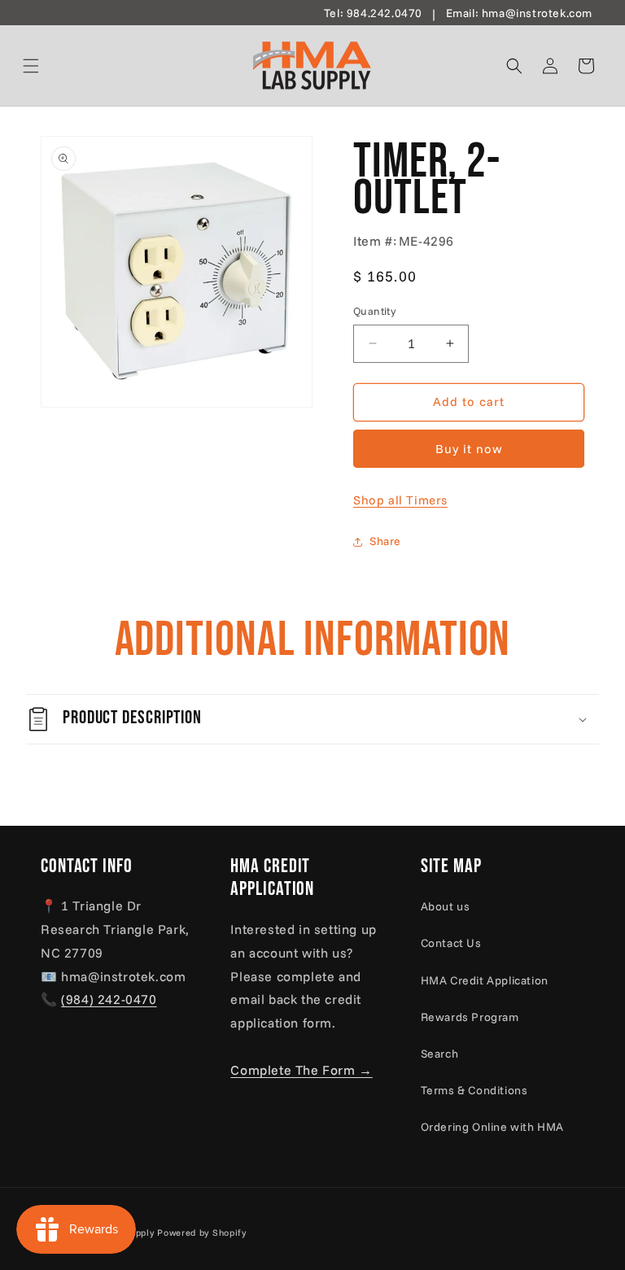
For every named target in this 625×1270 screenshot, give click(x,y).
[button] (50, 66)
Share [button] (385, 541)
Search (440, 1053)
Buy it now (469, 448)
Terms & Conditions (474, 1090)
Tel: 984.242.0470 (373, 13)
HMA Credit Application (485, 980)
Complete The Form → (301, 1070)
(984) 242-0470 (108, 999)
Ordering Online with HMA (492, 1126)
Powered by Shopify (202, 1232)
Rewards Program (470, 1017)
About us (445, 906)
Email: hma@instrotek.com (519, 13)
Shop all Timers (400, 500)
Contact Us (451, 943)
